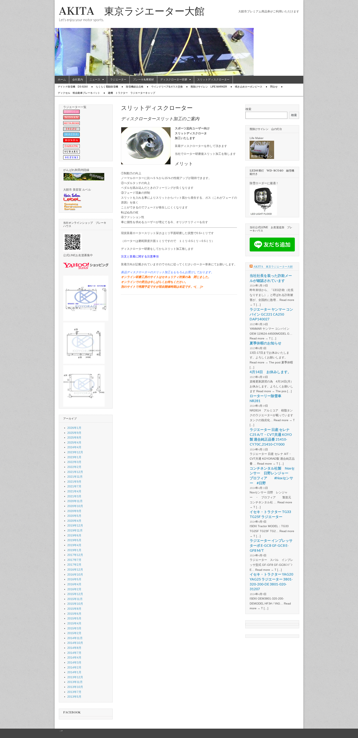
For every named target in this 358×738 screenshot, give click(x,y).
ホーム (62, 79)
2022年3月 (74, 462)
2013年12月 (75, 677)
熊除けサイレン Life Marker (209, 86)
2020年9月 (74, 511)
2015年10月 (75, 603)
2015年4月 (74, 623)
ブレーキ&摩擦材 (143, 79)
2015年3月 (74, 628)
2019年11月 (75, 530)
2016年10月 (75, 574)
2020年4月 (74, 520)
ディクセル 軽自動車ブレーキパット (79, 92)
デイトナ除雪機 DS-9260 (73, 86)
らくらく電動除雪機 (107, 86)
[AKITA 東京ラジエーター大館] (179, 38)
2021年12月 (75, 472)
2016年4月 (74, 584)
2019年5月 (74, 540)
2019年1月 (74, 550)
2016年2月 (74, 589)
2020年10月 (75, 506)
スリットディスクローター (213, 79)
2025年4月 (74, 442)
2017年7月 (74, 559)
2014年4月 (74, 657)
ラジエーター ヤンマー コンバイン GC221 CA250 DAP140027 (271, 314)
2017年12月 (75, 555)
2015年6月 (74, 613)
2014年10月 (75, 642)
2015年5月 (74, 618)
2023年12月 (75, 452)
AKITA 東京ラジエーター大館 (131, 11)
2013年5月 (74, 696)
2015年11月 (75, 599)
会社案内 (77, 79)
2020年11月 (75, 501)
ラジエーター (118, 79)
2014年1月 (74, 672)
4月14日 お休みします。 (270, 372)
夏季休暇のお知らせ (265, 343)
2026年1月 (74, 427)
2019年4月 (74, 545)
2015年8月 (74, 608)
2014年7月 (74, 652)
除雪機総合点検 (134, 86)
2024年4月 (74, 447)
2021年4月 (74, 491)
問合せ (274, 86)
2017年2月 (74, 564)
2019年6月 (74, 535)
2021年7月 (74, 486)
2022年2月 (74, 467)
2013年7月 (74, 692)
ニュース (95, 79)
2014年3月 (74, 662)
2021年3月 (74, 496)
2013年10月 (75, 687)
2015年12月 (75, 594)
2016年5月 (74, 579)
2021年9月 (74, 481)
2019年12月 (75, 525)
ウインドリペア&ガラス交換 (167, 86)
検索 (248, 109)
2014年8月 (74, 647)
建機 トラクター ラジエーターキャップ (131, 92)
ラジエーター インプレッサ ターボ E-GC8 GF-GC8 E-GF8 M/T (271, 545)
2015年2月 (74, 633)
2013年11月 (75, 682)
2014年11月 (75, 638)
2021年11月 (75, 476)
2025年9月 (74, 432)
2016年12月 (75, 569)
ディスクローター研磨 (173, 79)
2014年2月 (74, 667)
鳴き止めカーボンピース (248, 86)
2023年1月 (74, 457)
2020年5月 (74, 515)
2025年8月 (74, 437)
